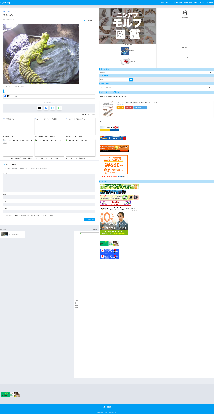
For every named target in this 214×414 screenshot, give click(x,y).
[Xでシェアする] (39, 108)
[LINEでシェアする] (59, 108)
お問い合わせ (209, 2)
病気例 (186, 2)
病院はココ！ (164, 2)
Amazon (120, 107)
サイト (5, 208)
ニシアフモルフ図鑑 (127, 44)
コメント (6, 173)
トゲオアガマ (91, 114)
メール (5, 201)
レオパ (195, 2)
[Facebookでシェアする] (46, 108)
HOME (108, 407)
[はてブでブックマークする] (52, 108)
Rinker (122, 104)
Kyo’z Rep (5, 3)
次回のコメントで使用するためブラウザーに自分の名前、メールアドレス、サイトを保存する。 (30, 215)
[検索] (131, 79)
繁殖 (190, 2)
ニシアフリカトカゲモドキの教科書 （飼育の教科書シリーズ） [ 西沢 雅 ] (138, 102)
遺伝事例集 (131, 50)
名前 (4, 194)
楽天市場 (128, 107)
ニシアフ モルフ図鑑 (176, 2)
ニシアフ (201, 2)
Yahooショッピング (140, 107)
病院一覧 (133, 61)
